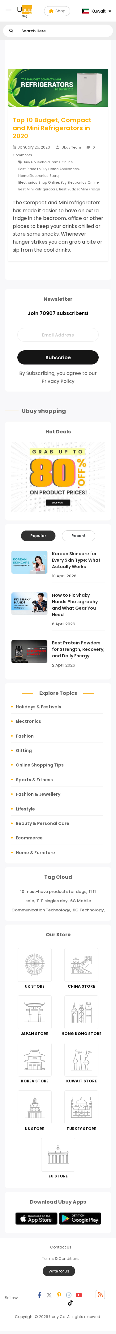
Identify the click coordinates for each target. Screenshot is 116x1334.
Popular (38, 535)
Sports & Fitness (34, 780)
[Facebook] (39, 1295)
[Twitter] (49, 1295)
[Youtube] (79, 1295)
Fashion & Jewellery (38, 794)
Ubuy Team (71, 147)
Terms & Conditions (60, 1258)
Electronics (28, 721)
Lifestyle (25, 809)
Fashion (25, 736)
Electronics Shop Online (38, 182)
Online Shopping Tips (40, 765)
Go (11, 30)
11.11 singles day (52, 901)
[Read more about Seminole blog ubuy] (24, 11)
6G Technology (88, 910)
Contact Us (60, 1247)
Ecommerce (29, 838)
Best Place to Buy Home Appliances (48, 168)
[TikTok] (70, 1302)
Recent (78, 535)
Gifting (24, 750)
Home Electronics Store (38, 175)
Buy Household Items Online (48, 162)
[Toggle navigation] (8, 10)
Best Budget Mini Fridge (79, 189)
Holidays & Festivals (38, 707)
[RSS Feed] (100, 1294)
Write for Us (59, 1271)
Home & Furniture (35, 853)
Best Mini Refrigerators (38, 189)
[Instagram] (69, 1295)
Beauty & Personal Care (42, 823)
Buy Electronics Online (80, 182)
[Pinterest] (59, 1295)
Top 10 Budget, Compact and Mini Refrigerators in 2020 (52, 128)
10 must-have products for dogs (53, 891)
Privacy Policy (58, 381)
